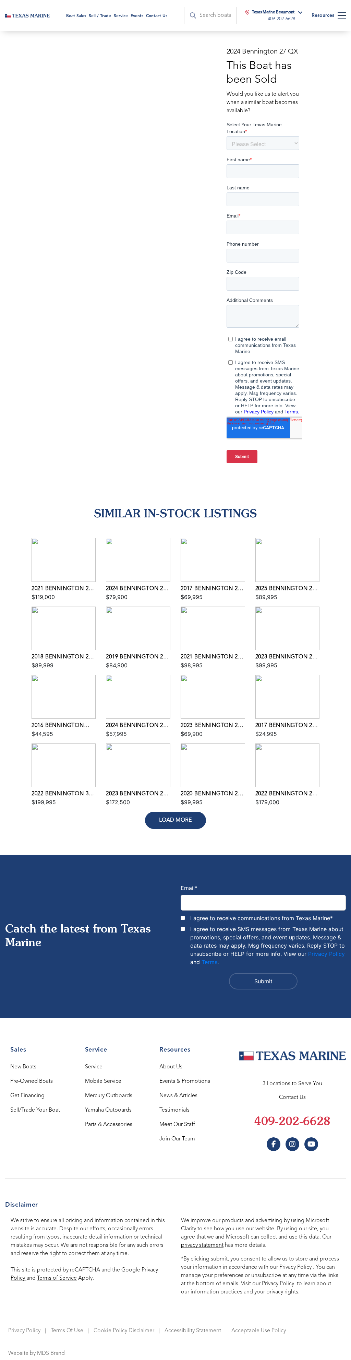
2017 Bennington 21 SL (285, 726)
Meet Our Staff (177, 1124)
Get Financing (27, 1096)
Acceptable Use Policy (258, 1331)
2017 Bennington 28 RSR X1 (211, 589)
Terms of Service (57, 1278)
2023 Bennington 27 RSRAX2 (136, 794)
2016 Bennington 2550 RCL (58, 726)
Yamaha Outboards (108, 1110)
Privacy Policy (326, 953)
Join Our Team (177, 1139)
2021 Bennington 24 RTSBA (211, 657)
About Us (170, 1067)
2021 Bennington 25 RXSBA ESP (62, 589)
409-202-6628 (292, 1122)
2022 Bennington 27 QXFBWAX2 (285, 794)
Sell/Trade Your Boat (35, 1110)
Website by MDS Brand (36, 1353)
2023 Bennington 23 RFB (285, 657)
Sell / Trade (100, 16)
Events (137, 16)
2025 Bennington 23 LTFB (285, 589)
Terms (209, 962)
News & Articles (178, 1096)
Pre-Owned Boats (31, 1081)
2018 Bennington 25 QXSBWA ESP (62, 657)
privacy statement (202, 1245)
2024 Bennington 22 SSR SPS (136, 726)
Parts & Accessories (108, 1124)
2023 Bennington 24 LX (211, 726)
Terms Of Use (67, 1331)
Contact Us (156, 16)
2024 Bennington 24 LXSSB (136, 589)
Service (93, 1067)
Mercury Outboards (108, 1096)
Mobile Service (103, 1081)
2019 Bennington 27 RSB (136, 657)
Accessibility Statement (193, 1331)
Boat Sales (76, 16)
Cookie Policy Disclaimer (124, 1331)
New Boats (23, 1067)
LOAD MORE (175, 820)
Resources (323, 15)
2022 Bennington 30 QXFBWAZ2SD (62, 794)
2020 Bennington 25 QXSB (211, 794)
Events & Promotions (184, 1081)
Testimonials (174, 1110)
